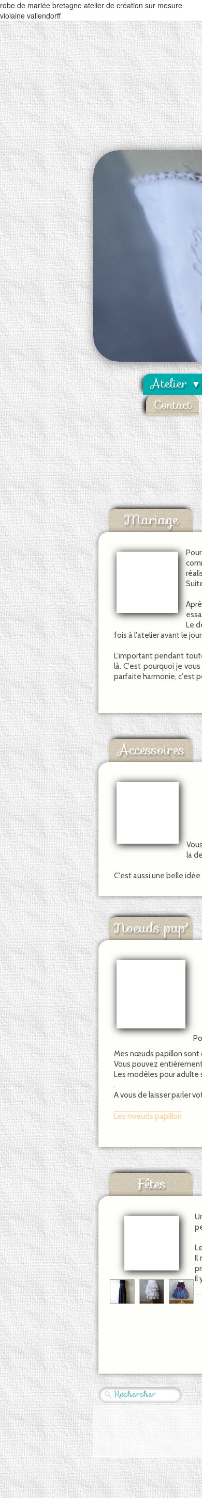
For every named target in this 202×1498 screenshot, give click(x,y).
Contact (172, 405)
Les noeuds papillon (148, 1116)
